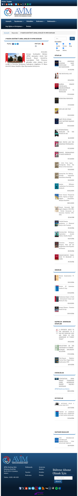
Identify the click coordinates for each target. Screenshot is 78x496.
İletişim (28, 26)
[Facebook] (13, 44)
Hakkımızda (51, 21)
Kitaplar (58, 55)
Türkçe (4, 1)
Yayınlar (27, 472)
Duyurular (15, 33)
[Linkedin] (18, 44)
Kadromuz (39, 21)
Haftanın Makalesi (62, 432)
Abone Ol (58, 481)
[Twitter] (15, 44)
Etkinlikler (30, 21)
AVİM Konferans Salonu (62, 389)
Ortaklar (41, 472)
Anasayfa (8, 21)
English (9, 1)
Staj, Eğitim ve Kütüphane (14, 26)
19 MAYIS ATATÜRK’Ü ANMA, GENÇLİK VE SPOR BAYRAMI (37, 33)
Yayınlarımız (18, 21)
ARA (72, 38)
